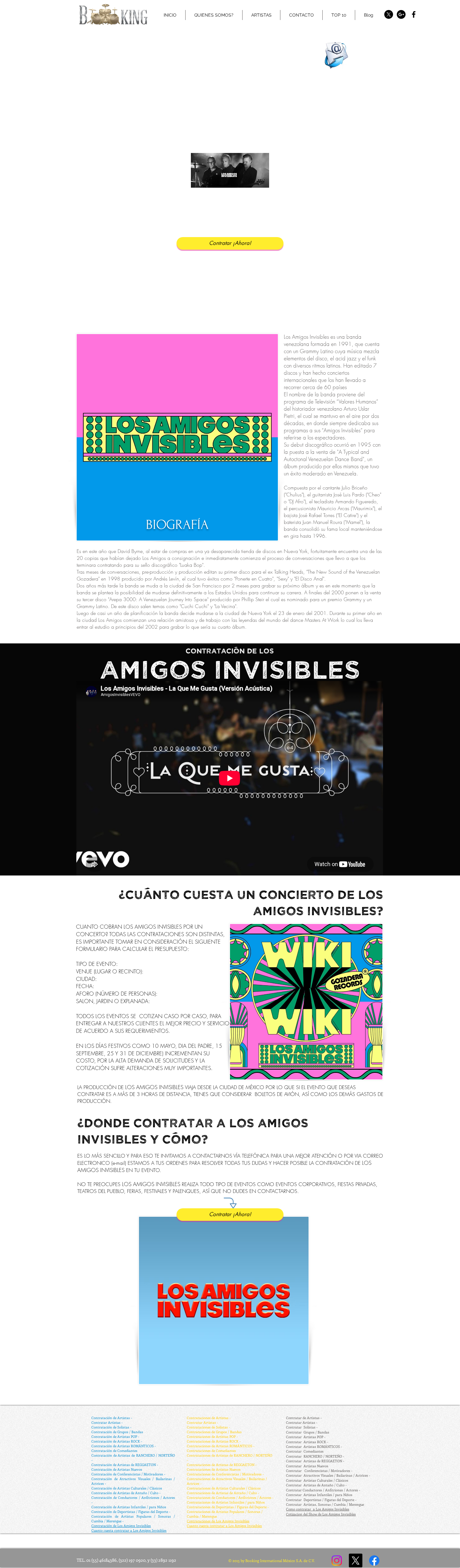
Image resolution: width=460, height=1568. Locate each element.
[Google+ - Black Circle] (401, 14)
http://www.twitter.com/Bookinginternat (223, 26)
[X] (388, 14)
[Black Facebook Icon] (413, 14)
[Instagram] (337, 1560)
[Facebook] (374, 1560)
